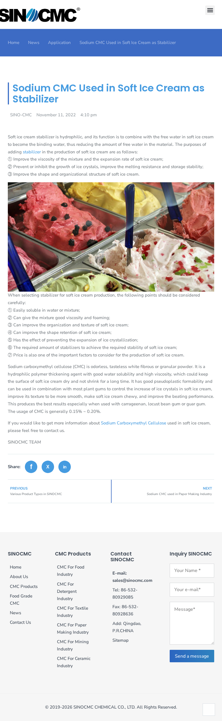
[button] (210, 10)
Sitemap (120, 640)
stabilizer (32, 152)
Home (13, 42)
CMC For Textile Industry (72, 611)
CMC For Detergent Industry (67, 591)
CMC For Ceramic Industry (73, 662)
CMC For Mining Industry (73, 645)
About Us (19, 577)
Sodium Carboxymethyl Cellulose (133, 423)
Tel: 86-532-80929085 (124, 593)
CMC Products (24, 586)
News (33, 42)
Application (59, 42)
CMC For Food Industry (70, 570)
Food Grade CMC (21, 599)
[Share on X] (48, 467)
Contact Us (20, 622)
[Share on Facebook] (31, 467)
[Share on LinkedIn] (64, 467)
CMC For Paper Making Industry (73, 628)
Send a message (192, 656)
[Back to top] (209, 709)
